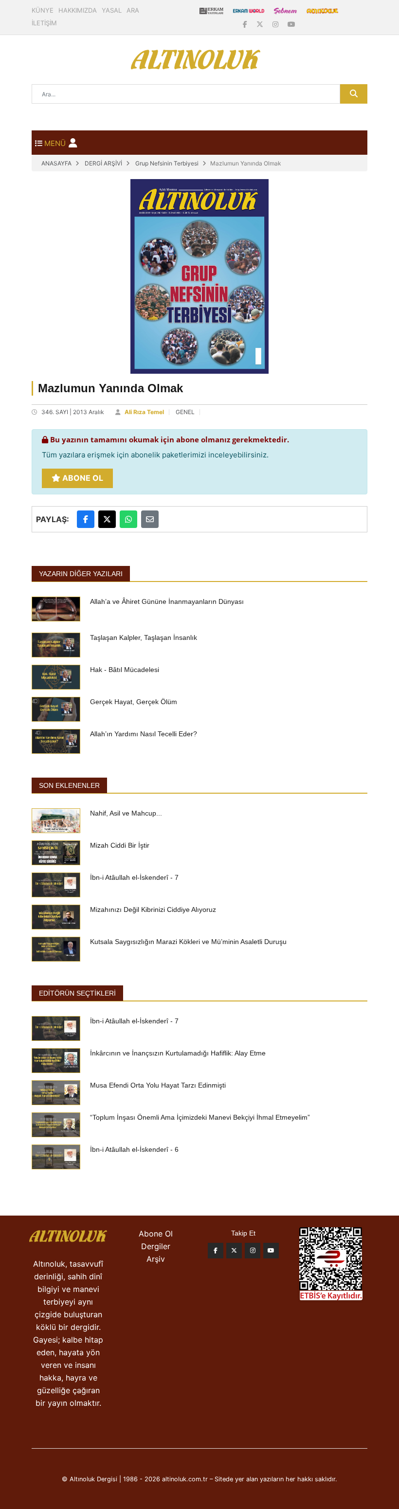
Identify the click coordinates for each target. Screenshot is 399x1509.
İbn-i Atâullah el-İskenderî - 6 (134, 1149)
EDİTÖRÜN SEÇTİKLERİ (77, 993)
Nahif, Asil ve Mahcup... (126, 813)
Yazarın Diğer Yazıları (81, 574)
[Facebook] (246, 24)
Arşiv (155, 1259)
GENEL (185, 412)
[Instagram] (276, 24)
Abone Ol (81, 478)
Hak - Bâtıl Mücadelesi (124, 669)
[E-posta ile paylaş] (150, 519)
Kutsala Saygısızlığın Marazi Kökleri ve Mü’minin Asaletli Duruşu (188, 941)
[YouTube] (291, 24)
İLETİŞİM (44, 23)
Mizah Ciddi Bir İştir (119, 845)
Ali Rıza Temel (144, 412)
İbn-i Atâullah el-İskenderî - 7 (134, 877)
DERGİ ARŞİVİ (103, 163)
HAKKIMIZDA (77, 10)
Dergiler (155, 1246)
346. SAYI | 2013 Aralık (72, 412)
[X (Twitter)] (260, 24)
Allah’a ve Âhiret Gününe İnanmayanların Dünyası (167, 601)
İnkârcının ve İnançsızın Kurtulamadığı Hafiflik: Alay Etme (178, 1053)
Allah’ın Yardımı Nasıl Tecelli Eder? (143, 734)
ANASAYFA (56, 163)
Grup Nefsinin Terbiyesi (167, 163)
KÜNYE (43, 10)
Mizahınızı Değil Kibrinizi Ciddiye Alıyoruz (153, 909)
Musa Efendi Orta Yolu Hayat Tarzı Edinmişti (158, 1085)
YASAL (112, 10)
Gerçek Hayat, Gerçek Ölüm (133, 702)
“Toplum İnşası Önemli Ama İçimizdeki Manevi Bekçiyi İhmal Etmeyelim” (200, 1117)
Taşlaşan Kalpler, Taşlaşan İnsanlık (143, 637)
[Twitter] (234, 1250)
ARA (133, 10)
